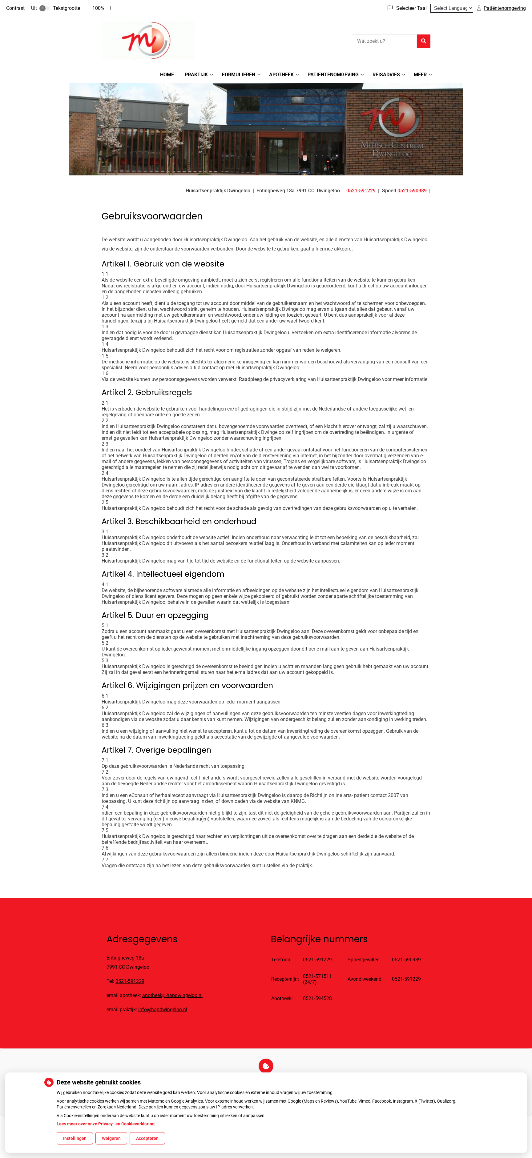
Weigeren (111, 1138)
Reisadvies (386, 75)
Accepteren (147, 1138)
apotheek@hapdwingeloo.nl (172, 995)
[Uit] (44, 8)
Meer (420, 75)
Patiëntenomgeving (333, 75)
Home (167, 75)
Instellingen (75, 1138)
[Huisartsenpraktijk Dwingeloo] (148, 40)
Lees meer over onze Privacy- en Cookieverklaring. (106, 1123)
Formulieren (238, 75)
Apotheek (281, 75)
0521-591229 (129, 981)
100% (98, 8)
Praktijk (196, 75)
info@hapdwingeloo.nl (162, 1009)
